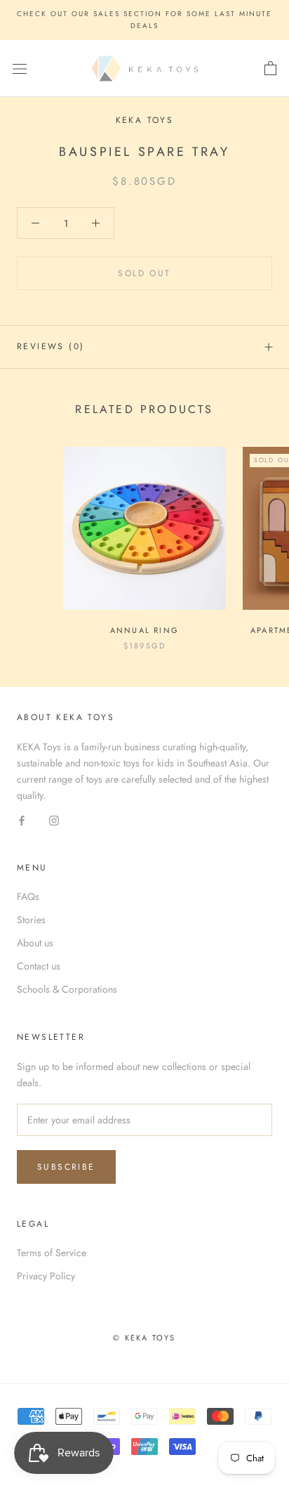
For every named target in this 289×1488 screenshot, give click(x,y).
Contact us (38, 966)
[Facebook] (22, 819)
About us (35, 943)
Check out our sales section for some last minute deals (144, 19)
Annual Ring (144, 630)
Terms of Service (51, 1253)
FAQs (28, 896)
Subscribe (66, 1167)
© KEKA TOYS (144, 1337)
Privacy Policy (46, 1276)
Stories (31, 920)
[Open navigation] (20, 68)
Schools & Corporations (67, 989)
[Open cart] (270, 69)
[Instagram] (54, 819)
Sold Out (144, 273)
